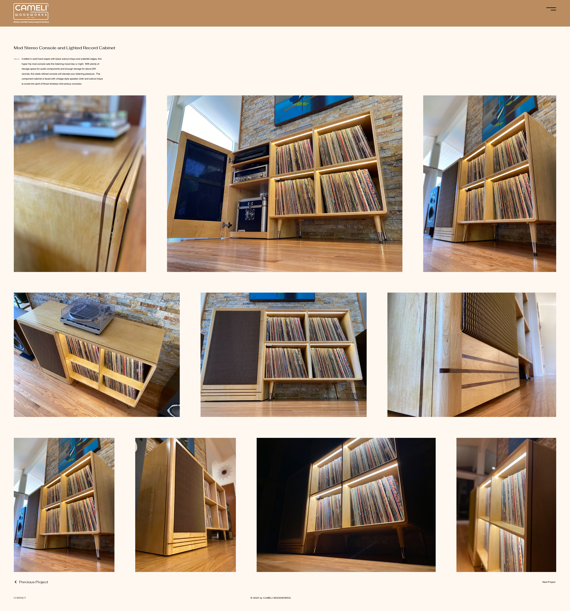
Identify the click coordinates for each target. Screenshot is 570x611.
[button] (551, 8)
